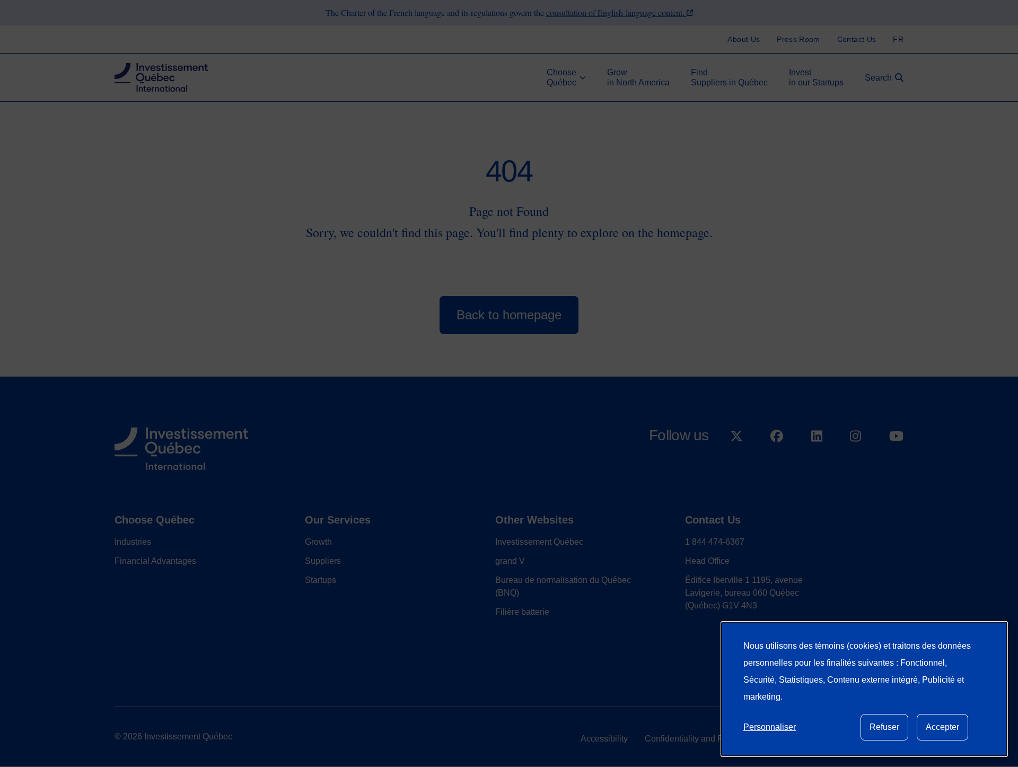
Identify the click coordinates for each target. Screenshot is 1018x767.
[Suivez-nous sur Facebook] (776, 464)
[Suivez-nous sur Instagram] (855, 464)
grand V (510, 560)
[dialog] (864, 689)
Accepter (942, 726)
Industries (133, 541)
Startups (320, 580)
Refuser (884, 726)
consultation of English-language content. (616, 12)
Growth (318, 541)
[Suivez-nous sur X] (736, 464)
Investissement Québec (539, 541)
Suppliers (323, 560)
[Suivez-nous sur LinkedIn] (816, 464)
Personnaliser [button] (769, 726)
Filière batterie (522, 611)
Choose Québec (155, 520)
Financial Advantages (155, 560)
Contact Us (713, 520)
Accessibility (604, 738)
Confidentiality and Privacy (695, 738)
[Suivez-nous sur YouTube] (896, 464)
